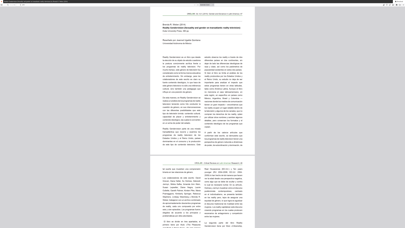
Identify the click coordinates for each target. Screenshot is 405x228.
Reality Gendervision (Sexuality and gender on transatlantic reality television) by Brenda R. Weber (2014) (36, 1)
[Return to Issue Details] (1, 1)
